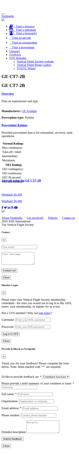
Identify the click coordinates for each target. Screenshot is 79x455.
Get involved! (35, 217)
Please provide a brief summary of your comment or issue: (38, 383)
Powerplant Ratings (14, 125)
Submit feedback (12, 438)
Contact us (68, 217)
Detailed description (14, 432)
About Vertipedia (12, 217)
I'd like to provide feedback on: (21, 376)
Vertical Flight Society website (35, 61)
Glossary (14, 51)
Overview (8, 93)
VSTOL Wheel (26, 68)
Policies (53, 217)
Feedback (15, 54)
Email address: (11, 408)
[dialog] (39, 313)
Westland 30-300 (12, 201)
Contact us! (9, 270)
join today (45, 313)
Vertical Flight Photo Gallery (34, 65)
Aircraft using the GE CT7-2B (21, 180)
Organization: (10, 401)
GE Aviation (29, 111)
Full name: (9, 394)
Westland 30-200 (12, 194)
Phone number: (11, 415)
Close (6, 277)
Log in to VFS (10, 334)
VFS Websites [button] (17, 58)
